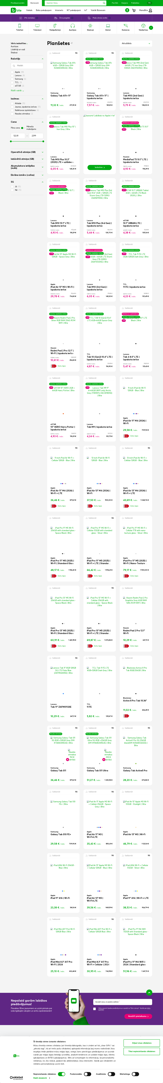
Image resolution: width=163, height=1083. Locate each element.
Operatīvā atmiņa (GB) (23, 152)
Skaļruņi (14, 53)
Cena (14, 122)
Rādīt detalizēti (40, 1078)
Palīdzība (135, 3)
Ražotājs (15, 59)
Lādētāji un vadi (18, 50)
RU (149, 3)
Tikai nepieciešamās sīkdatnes (141, 1051)
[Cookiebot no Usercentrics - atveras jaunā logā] (16, 1078)
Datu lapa (62, 366)
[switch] (87, 1074)
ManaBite (143, 10)
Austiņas (14, 47)
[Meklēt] (104, 3)
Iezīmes (15, 99)
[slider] (11, 141)
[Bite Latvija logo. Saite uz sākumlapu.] (16, 10)
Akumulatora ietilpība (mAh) (23, 167)
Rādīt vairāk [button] (16, 91)
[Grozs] (133, 10)
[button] (127, 10)
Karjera (125, 3)
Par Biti (115, 3)
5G (12, 182)
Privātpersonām (17, 3)
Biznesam (35, 3)
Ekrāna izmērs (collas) (22, 175)
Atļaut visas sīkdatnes (142, 1043)
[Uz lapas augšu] (149, 993)
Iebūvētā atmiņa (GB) (22, 159)
